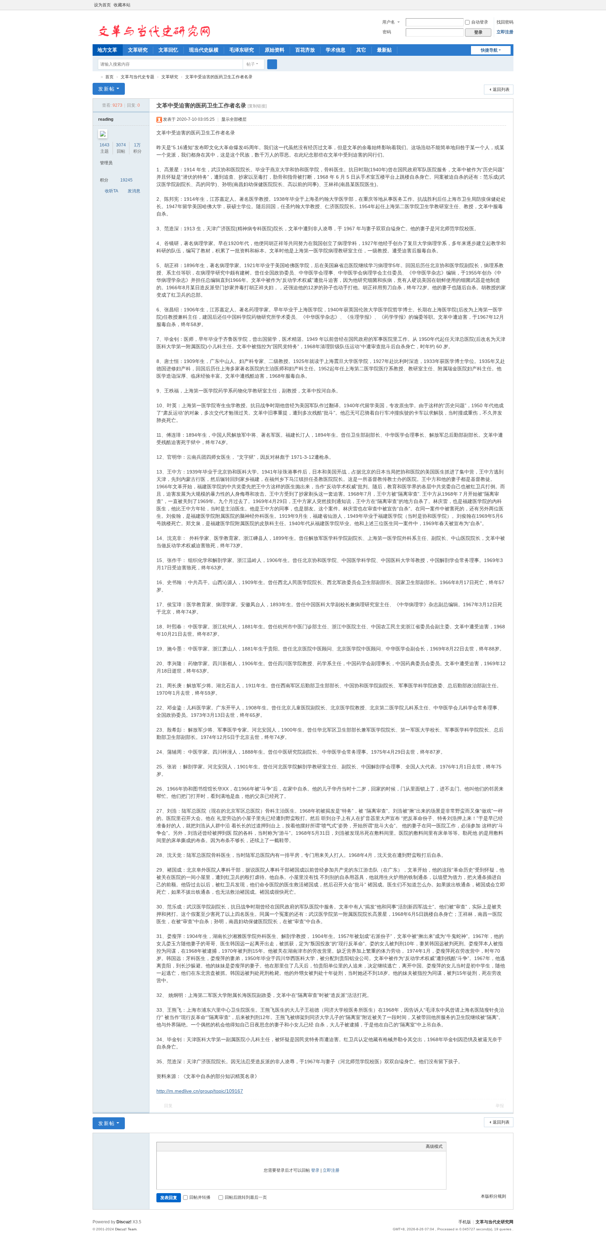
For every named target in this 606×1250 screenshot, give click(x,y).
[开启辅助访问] (503, 5)
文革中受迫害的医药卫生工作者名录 (218, 76)
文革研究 (138, 50)
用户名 (388, 22)
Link (186, 1146)
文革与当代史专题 (137, 76)
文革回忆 (168, 50)
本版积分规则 (493, 1196)
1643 (104, 145)
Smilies (212, 1146)
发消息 (134, 191)
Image (177, 1146)
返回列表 (501, 89)
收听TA (111, 191)
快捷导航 (489, 50)
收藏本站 (122, 4)
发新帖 (106, 89)
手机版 (464, 1221)
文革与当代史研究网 (95, 77)
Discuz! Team (125, 1229)
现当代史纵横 (203, 50)
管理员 (106, 162)
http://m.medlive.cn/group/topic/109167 (199, 1091)
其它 (361, 50)
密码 (387, 31)
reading (105, 119)
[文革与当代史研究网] (152, 26)
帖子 (251, 64)
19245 (126, 180)
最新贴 (384, 50)
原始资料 (274, 50)
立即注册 (505, 31)
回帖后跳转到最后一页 (246, 1197)
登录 (315, 1170)
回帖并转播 (199, 1197)
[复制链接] (257, 106)
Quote (195, 1146)
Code (204, 1146)
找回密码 (505, 22)
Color (169, 1146)
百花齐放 (305, 50)
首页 (109, 76)
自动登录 (479, 22)
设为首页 (102, 4)
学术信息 (335, 50)
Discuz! (124, 1221)
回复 (168, 1105)
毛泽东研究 (241, 50)
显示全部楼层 (234, 119)
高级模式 (434, 1146)
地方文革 (107, 50)
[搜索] (272, 64)
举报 (500, 1105)
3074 (121, 145)
